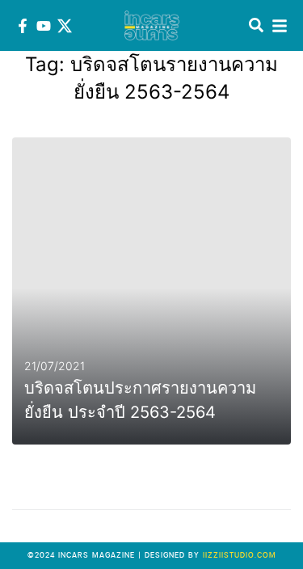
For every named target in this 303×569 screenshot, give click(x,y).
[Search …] (256, 26)
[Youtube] (43, 26)
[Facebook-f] (22, 26)
